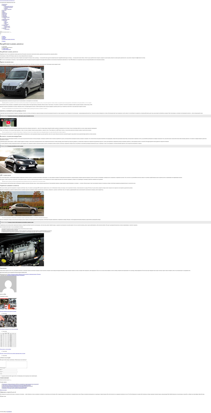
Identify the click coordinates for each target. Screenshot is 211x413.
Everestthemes (9, 411)
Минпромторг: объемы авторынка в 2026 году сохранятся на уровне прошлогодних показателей (20, 384)
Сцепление (6, 24)
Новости (3, 12)
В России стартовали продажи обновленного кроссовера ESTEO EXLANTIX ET (17, 386)
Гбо (5, 18)
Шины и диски (7, 27)
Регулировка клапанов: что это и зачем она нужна (9, 329)
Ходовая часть (5, 25)
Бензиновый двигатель (8, 6)
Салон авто (4, 15)
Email (1, 371)
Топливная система (5, 17)
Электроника (6, 29)
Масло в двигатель (7, 9)
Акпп (5, 21)
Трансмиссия (4, 20)
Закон (3, 11)
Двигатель (4, 5)
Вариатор (6, 22)
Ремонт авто (4, 14)
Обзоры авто (4, 13)
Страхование (4, 16)
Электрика (4, 28)
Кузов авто (4, 10)
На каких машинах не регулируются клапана (8, 311)
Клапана (6, 8)
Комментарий (3, 367)
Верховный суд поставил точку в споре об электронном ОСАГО (14, 388)
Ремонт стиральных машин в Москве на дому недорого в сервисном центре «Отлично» (24, 274)
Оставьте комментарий (6, 49)
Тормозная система (5, 19)
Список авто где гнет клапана (5, 349)
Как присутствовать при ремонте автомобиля (15, 275)
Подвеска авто (7, 26)
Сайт (1, 373)
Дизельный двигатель (8, 7)
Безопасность (4, 4)
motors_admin (5, 48)
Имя (1, 369)
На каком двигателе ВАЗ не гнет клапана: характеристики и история (12, 353)
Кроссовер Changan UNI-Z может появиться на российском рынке (14, 387)
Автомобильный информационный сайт (7, 0)
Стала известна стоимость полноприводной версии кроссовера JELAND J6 (16, 385)
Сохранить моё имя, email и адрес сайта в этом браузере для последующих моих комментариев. (19, 375)
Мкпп (5, 23)
